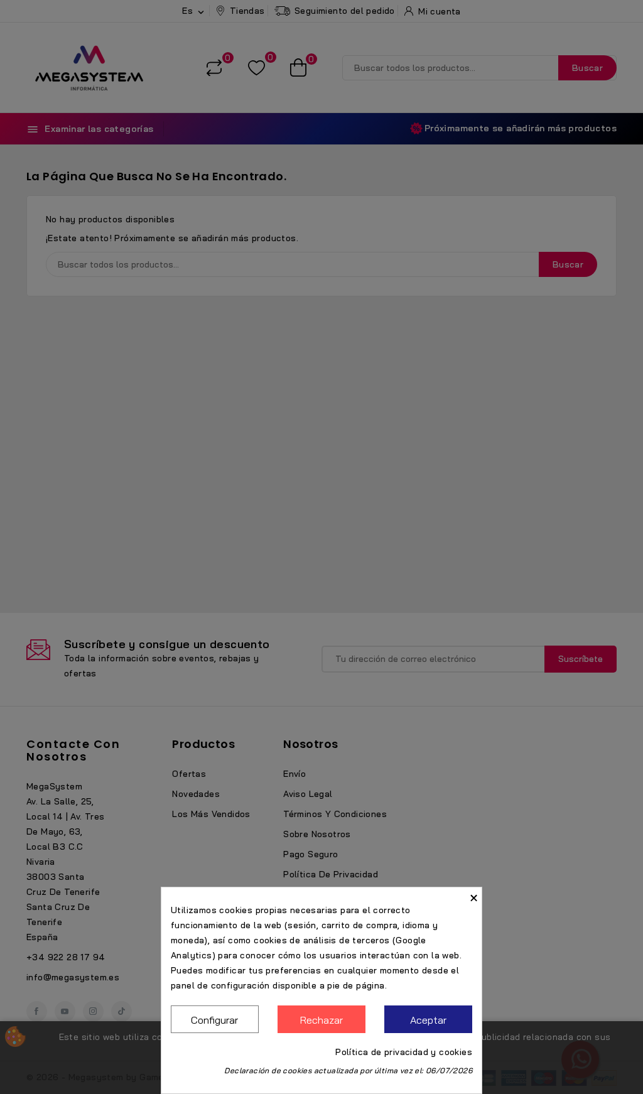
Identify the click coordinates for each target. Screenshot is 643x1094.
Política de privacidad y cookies (403, 1052)
